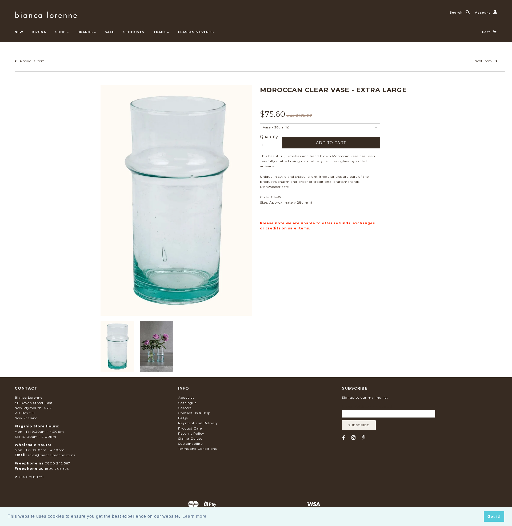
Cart (486, 32)
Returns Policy (191, 433)
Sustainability (190, 444)
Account (483, 12)
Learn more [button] (194, 516)
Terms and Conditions (197, 449)
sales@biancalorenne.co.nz (52, 455)
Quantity (268, 136)
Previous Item (32, 61)
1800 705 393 (57, 469)
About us (186, 397)
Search (456, 12)
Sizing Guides (190, 438)
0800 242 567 (57, 463)
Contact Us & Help (194, 413)
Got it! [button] (494, 516)
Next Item (484, 61)
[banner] (46, 14)
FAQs (183, 418)
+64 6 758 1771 (31, 477)
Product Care (190, 428)
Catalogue (187, 403)
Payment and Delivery (198, 423)
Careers (184, 408)
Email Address (368, 406)
